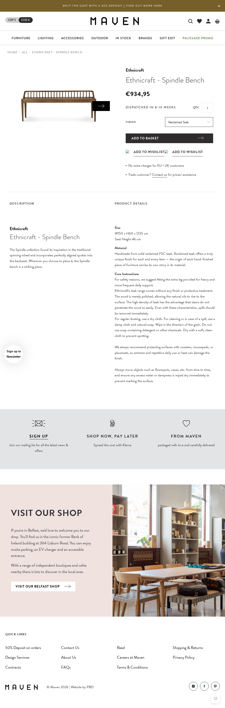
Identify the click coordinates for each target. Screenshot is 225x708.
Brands (145, 38)
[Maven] (115, 21)
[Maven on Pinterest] (215, 687)
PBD (90, 687)
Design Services (17, 657)
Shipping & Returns (188, 648)
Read (121, 648)
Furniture (21, 38)
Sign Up (38, 436)
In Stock (123, 38)
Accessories (72, 38)
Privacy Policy (183, 657)
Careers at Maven (130, 657)
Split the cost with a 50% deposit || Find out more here (112, 6)
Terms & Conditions (132, 667)
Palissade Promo (198, 38)
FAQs (66, 667)
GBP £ (12, 20)
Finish (131, 122)
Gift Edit (167, 38)
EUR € (25, 20)
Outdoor (99, 38)
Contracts (13, 667)
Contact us (159, 174)
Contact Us (70, 648)
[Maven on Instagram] (193, 687)
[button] (13, 354)
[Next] (101, 106)
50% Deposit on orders (23, 648)
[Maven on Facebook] (204, 687)
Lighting (46, 38)
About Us (68, 657)
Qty (196, 107)
